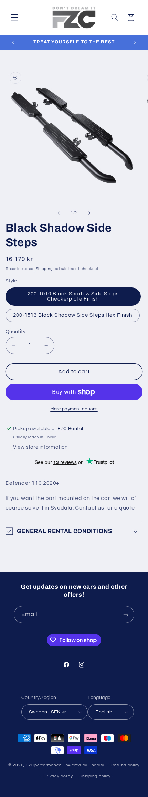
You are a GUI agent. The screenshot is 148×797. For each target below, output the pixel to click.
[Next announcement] (134, 42)
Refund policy (125, 765)
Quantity (15, 331)
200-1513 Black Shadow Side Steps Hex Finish (72, 315)
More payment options (74, 409)
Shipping (44, 269)
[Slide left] (58, 213)
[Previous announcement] (13, 42)
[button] (14, 17)
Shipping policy (95, 776)
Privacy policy (58, 776)
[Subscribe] (126, 614)
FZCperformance (44, 765)
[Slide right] (89, 213)
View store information (40, 447)
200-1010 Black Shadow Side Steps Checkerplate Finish (73, 296)
